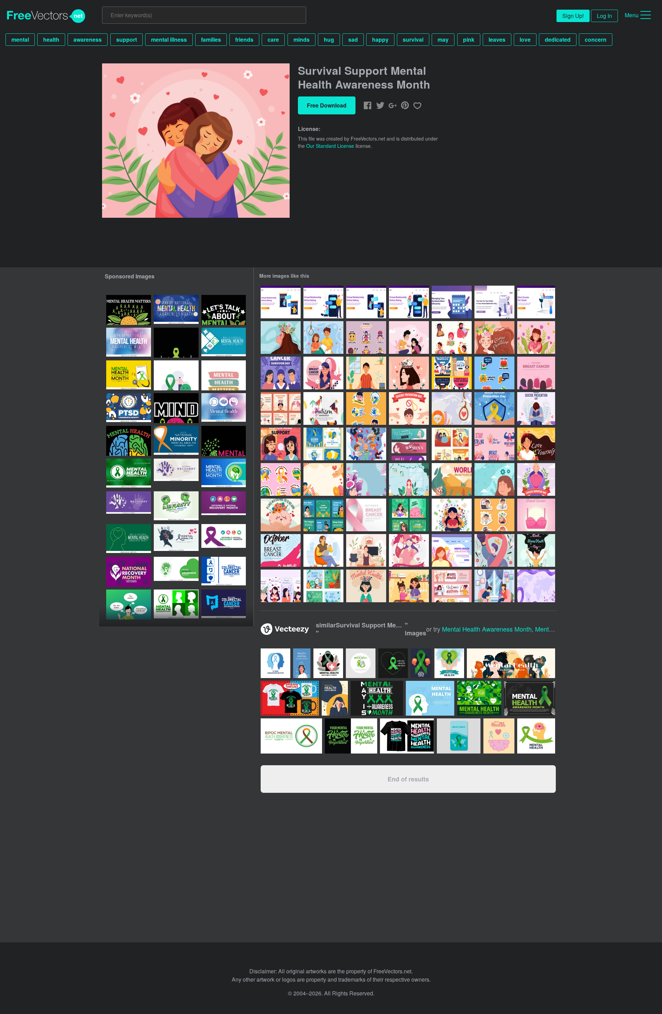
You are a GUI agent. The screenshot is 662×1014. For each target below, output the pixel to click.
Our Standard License (330, 145)
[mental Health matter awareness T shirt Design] (223, 375)
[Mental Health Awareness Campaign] (281, 444)
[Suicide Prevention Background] (323, 479)
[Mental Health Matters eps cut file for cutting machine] (128, 441)
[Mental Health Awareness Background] (494, 479)
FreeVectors (46, 16)
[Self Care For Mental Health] (323, 586)
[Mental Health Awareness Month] (281, 337)
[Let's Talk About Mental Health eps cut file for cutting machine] (223, 310)
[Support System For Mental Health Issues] (494, 373)
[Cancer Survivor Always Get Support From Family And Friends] (366, 444)
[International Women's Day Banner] (409, 444)
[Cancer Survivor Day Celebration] (536, 479)
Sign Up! (573, 16)
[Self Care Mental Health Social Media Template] (323, 515)
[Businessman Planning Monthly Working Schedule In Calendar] (452, 302)
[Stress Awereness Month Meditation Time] (452, 515)
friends (244, 39)
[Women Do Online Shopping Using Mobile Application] (494, 302)
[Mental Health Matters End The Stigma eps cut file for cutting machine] (128, 310)
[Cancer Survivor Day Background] (536, 586)
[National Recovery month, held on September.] (176, 474)
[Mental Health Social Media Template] (281, 586)
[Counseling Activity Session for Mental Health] (494, 586)
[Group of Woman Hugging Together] (536, 373)
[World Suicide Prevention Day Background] (452, 408)
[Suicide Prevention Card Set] (452, 444)
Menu (632, 15)
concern (595, 39)
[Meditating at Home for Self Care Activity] (366, 550)
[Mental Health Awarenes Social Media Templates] (409, 515)
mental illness (169, 39)
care (273, 39)
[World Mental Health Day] (452, 479)
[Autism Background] (323, 408)
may (443, 39)
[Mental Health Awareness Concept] (409, 337)
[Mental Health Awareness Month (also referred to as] (128, 474)
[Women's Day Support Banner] (452, 586)
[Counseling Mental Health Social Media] (281, 408)
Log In (604, 16)
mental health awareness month (487, 628)
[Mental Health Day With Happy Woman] (536, 550)
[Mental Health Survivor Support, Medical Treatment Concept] (409, 373)
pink (468, 39)
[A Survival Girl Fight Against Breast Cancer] (494, 550)
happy (380, 39)
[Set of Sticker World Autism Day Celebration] (366, 408)
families (211, 39)
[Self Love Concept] (494, 337)
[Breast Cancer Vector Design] (281, 550)
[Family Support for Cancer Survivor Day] (281, 373)
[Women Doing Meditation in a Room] (409, 479)
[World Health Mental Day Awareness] (366, 586)
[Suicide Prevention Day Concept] (494, 408)
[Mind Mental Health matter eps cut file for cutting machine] (176, 408)
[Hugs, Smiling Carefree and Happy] (536, 337)
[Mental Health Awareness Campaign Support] (281, 515)
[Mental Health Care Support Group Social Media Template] (452, 373)
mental (20, 39)
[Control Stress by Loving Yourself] (536, 444)
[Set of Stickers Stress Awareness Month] (494, 515)
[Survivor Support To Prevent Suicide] (323, 337)
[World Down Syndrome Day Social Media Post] (323, 444)
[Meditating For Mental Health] (366, 373)
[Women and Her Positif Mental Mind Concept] (366, 479)
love (525, 39)
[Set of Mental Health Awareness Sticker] (452, 337)
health (51, 39)
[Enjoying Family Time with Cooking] (409, 586)
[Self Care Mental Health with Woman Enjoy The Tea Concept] (323, 550)
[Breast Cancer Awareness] (323, 373)
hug (329, 39)
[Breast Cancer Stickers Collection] (494, 444)
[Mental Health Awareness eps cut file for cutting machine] (176, 343)
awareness (87, 39)
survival (413, 39)
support (126, 39)
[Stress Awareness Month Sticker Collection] (366, 337)
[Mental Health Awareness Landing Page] (452, 550)
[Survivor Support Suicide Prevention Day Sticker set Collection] (281, 479)
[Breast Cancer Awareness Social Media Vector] (536, 515)
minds (301, 39)
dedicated (558, 39)
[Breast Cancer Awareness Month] (409, 550)
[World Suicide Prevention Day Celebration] (409, 408)
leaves (497, 39)
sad (353, 39)
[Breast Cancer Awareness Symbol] (366, 515)
